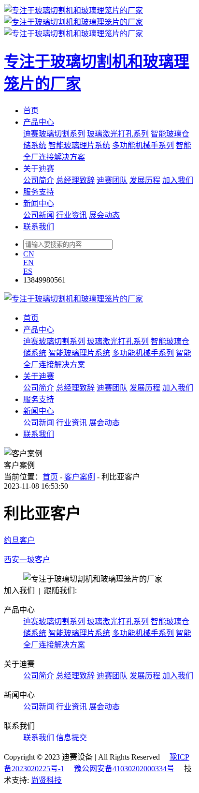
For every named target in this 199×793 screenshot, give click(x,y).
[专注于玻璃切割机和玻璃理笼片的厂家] (73, 299)
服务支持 (38, 192)
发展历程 (144, 180)
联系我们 (38, 227)
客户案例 (79, 477)
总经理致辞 (75, 180)
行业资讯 (71, 215)
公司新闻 (38, 215)
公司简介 (38, 180)
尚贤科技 (46, 780)
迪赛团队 (112, 180)
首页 (31, 110)
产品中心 (38, 122)
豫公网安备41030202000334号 (124, 768)
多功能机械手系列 (143, 145)
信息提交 (71, 737)
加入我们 (177, 180)
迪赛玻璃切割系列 (54, 134)
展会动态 (104, 215)
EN (28, 262)
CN (28, 254)
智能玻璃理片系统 (79, 145)
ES (27, 271)
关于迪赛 (38, 169)
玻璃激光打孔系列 (118, 134)
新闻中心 (38, 203)
